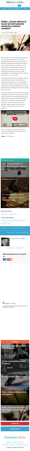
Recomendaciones (11, 8)
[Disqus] (15, 281)
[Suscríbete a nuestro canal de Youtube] (9, 259)
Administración (15, 429)
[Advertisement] (15, 14)
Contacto (25, 444)
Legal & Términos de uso (8, 444)
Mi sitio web (19, 247)
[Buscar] (19, 5)
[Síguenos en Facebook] (4, 259)
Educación (4, 220)
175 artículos (11, 247)
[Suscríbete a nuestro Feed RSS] (11, 259)
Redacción (4, 8)
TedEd (3, 223)
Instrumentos (13, 214)
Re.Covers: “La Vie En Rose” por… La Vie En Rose (13, 228)
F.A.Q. (15, 442)
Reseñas (25, 8)
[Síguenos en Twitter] (6, 259)
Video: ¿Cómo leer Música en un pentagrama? (17, 232)
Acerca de (9, 442)
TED (23, 220)
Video (8, 223)
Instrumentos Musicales (14, 220)
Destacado (4, 214)
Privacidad (18, 444)
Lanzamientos (18, 8)
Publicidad (21, 442)
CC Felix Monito (10, 136)
